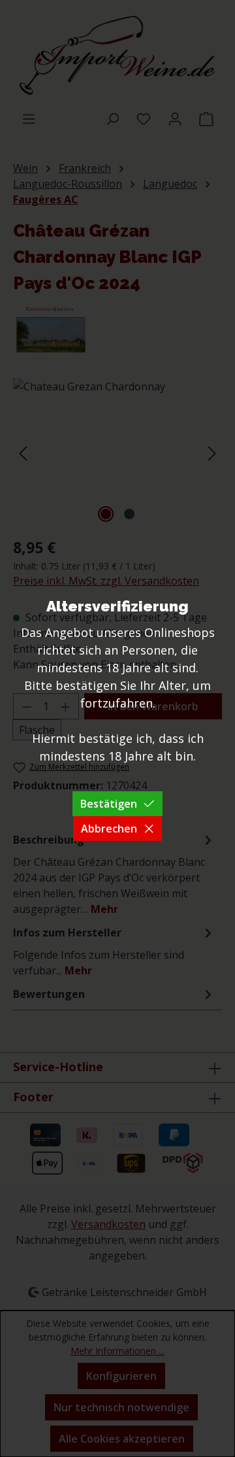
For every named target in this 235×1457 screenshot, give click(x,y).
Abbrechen (109, 828)
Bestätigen (108, 804)
